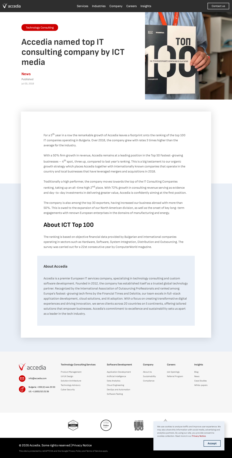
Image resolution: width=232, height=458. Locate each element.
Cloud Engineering (115, 385)
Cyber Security (68, 389)
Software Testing (115, 394)
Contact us (218, 6)
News (196, 376)
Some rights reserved (56, 445)
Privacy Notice (82, 445)
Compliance (148, 380)
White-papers (201, 385)
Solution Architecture (71, 380)
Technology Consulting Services (78, 364)
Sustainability (149, 376)
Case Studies (200, 380)
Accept (212, 443)
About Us (147, 372)
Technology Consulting (40, 27)
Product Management (71, 372)
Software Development (119, 364)
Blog (196, 372)
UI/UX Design (67, 376)
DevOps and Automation (118, 389)
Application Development (119, 372)
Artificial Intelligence (116, 376)
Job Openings (173, 372)
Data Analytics (113, 380)
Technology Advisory (70, 385)
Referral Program (175, 376)
